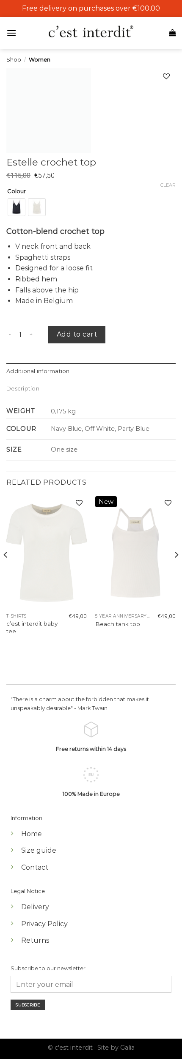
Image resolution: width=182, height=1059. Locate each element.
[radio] (16, 207)
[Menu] (13, 32)
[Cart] (172, 33)
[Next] (176, 571)
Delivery (35, 907)
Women (39, 59)
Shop (13, 59)
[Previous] (6, 571)
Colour (16, 191)
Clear (168, 185)
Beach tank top (117, 624)
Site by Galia (116, 1047)
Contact (34, 867)
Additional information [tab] (38, 371)
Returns (35, 940)
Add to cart (77, 334)
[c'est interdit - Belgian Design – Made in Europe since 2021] (91, 32)
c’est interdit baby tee (32, 627)
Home (31, 834)
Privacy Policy (44, 924)
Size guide (38, 850)
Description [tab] (22, 388)
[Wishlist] (79, 503)
